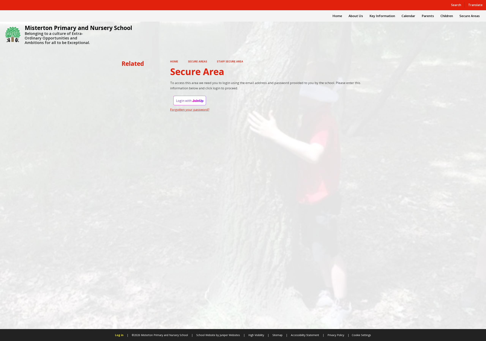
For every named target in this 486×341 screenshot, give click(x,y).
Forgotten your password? (189, 109)
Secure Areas (197, 61)
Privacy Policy (335, 335)
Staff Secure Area (230, 61)
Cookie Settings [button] (361, 335)
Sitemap (277, 335)
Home (174, 61)
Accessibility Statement (305, 335)
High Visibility (256, 335)
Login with (184, 100)
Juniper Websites (229, 335)
